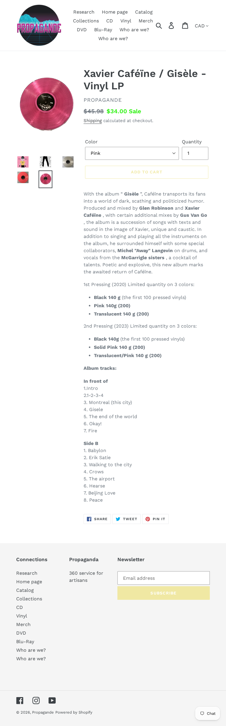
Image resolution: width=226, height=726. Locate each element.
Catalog (25, 590)
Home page (29, 581)
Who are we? (31, 650)
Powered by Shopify (73, 712)
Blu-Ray (25, 641)
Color (91, 141)
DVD (21, 633)
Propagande (43, 712)
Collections (29, 599)
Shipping (93, 120)
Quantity (192, 141)
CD (19, 607)
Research (26, 573)
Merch (23, 624)
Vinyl (21, 616)
